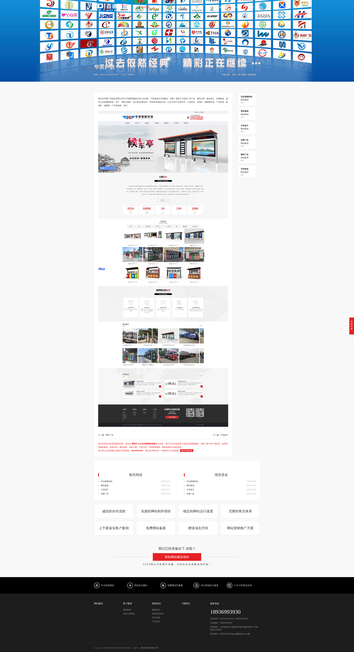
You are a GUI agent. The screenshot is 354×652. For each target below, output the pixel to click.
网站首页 (145, 7)
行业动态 (156, 621)
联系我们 (249, 7)
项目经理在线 (186, 450)
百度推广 (158, 7)
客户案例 (210, 7)
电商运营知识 (158, 614)
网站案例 (252, 75)
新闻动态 (223, 7)
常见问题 (156, 617)
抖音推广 (171, 7)
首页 (234, 75)
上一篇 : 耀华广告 (105, 435)
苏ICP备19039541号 (149, 648)
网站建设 (197, 7)
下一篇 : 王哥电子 (220, 435)
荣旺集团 (105, 485)
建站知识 (156, 610)
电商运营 (184, 7)
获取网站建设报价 (177, 557)
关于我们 (236, 7)
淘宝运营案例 (129, 614)
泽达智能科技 (106, 481)
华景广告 (105, 494)
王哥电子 (105, 490)
